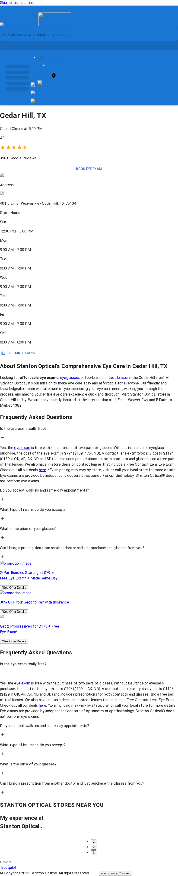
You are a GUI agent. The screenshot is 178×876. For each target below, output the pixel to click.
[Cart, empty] (33, 101)
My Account (56, 58)
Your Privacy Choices (115, 873)
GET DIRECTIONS (21, 353)
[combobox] (85, 34)
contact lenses (115, 377)
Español (5, 862)
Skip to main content (17, 2)
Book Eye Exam (89, 169)
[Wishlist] (33, 92)
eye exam (22, 448)
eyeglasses (69, 377)
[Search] (171, 34)
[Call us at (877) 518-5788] (39, 84)
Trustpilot (8, 867)
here (42, 470)
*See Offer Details (14, 587)
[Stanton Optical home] (35, 25)
